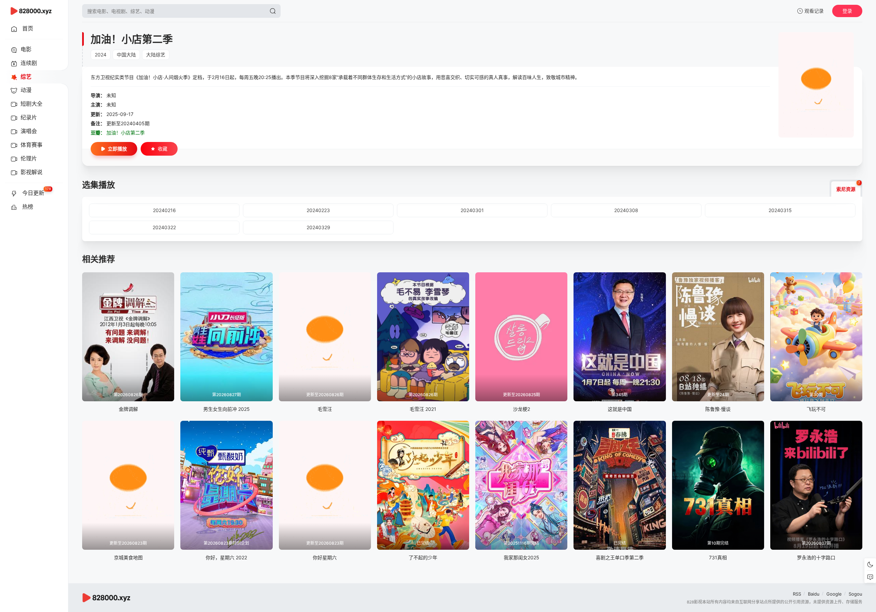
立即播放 (117, 149)
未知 (111, 95)
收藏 (162, 149)
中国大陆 (126, 54)
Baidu (814, 594)
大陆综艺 (155, 54)
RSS (797, 594)
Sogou (855, 594)
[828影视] (31, 11)
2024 (100, 54)
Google (834, 594)
